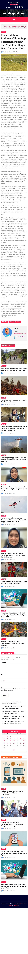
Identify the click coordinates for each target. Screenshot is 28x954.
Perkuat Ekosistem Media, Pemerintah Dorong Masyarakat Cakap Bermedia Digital (12, 824)
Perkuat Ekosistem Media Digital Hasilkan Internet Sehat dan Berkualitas (12, 793)
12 (10, 741)
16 (23, 741)
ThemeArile (16, 905)
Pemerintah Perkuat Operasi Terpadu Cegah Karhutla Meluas (13, 401)
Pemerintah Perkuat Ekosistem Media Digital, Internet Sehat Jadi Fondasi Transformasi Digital (14, 428)
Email (2, 680)
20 (14, 743)
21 (17, 743)
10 (4, 741)
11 (7, 741)
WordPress (20, 903)
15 (20, 741)
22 (20, 743)
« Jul (13, 750)
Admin (4, 51)
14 (17, 741)
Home (3, 25)
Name (3, 674)
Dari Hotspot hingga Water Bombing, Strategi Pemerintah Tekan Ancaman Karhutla (13, 459)
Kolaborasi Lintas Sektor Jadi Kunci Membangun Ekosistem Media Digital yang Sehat (13, 615)
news (12, 321)
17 (4, 743)
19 (10, 743)
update (18, 321)
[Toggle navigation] (14, 19)
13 (14, 741)
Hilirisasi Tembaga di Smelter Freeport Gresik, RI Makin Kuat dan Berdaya (13, 643)
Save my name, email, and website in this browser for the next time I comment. (14, 689)
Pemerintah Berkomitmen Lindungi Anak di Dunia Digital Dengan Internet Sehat (14, 489)
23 (23, 743)
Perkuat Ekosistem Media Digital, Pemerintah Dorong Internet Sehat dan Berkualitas (13, 555)
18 (7, 743)
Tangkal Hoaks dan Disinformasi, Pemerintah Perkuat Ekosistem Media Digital (14, 853)
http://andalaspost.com (20, 333)
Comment (3, 662)
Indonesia (5, 321)
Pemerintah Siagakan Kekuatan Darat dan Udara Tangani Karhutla (14, 582)
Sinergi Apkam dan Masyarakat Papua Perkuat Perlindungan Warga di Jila (14, 369)
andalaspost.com (14, 13)
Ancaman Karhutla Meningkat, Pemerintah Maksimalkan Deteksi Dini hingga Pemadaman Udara (14, 520)
